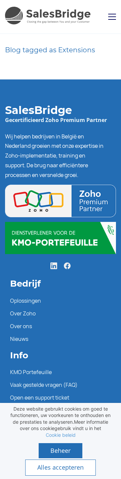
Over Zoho (23, 313)
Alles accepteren (60, 467)
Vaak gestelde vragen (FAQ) (44, 384)
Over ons (21, 326)
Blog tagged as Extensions (50, 50)
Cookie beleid (61, 435)
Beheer (60, 450)
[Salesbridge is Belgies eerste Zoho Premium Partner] (60, 189)
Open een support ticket (39, 397)
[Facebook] (67, 266)
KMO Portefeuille (31, 372)
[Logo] (49, 17)
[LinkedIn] (54, 266)
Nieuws (19, 339)
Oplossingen (25, 300)
